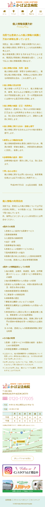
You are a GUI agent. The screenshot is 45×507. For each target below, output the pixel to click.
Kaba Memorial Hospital (25, 504)
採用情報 (8, 500)
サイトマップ (35, 500)
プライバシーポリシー (21, 500)
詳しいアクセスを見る (22, 458)
